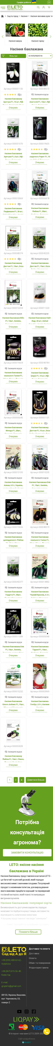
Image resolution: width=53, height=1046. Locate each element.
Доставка (34, 953)
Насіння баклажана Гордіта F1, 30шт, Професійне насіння (13, 595)
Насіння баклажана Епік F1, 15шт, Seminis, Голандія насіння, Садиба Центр (39, 487)
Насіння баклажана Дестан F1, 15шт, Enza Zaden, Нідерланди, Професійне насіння (40, 268)
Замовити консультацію (27, 852)
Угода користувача (38, 967)
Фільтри (13, 56)
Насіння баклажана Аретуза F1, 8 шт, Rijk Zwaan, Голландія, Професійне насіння (13, 158)
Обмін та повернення (39, 963)
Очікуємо (13, 108)
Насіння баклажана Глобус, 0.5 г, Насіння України (39, 704)
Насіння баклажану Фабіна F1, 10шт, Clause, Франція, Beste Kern (13, 759)
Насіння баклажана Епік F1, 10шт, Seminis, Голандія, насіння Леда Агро (13, 651)
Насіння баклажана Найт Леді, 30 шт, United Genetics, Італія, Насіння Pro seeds (40, 322)
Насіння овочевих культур (41, 16)
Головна (2, 16)
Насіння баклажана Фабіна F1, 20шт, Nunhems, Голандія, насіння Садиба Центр (40, 213)
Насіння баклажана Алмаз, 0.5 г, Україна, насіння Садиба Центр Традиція (13, 487)
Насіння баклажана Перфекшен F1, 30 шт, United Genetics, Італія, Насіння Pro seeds (13, 213)
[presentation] (2, 36)
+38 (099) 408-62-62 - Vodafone (11, 962)
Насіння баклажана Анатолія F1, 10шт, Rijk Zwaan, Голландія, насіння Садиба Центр (40, 103)
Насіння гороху (38, 41)
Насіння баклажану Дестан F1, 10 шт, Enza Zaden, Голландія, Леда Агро (39, 432)
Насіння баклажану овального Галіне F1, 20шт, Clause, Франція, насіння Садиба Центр (40, 541)
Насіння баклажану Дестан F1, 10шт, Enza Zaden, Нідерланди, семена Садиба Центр (13, 268)
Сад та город (12, 16)
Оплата (32, 958)
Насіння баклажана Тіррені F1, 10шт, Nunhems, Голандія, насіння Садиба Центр (40, 651)
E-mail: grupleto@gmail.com (11, 984)
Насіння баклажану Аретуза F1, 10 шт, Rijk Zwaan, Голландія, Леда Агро (13, 103)
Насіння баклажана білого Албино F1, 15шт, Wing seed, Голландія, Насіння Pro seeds (13, 706)
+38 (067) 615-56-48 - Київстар (11, 973)
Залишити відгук (41, 95)
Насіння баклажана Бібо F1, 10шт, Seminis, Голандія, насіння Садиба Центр (13, 322)
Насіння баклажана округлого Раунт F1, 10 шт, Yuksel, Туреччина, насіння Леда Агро (40, 158)
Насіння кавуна (15, 41)
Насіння (24, 16)
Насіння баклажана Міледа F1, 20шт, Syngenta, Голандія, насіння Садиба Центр (13, 432)
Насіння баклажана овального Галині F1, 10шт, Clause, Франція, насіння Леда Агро (13, 377)
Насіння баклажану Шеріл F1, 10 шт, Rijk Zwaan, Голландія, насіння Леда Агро (40, 377)
